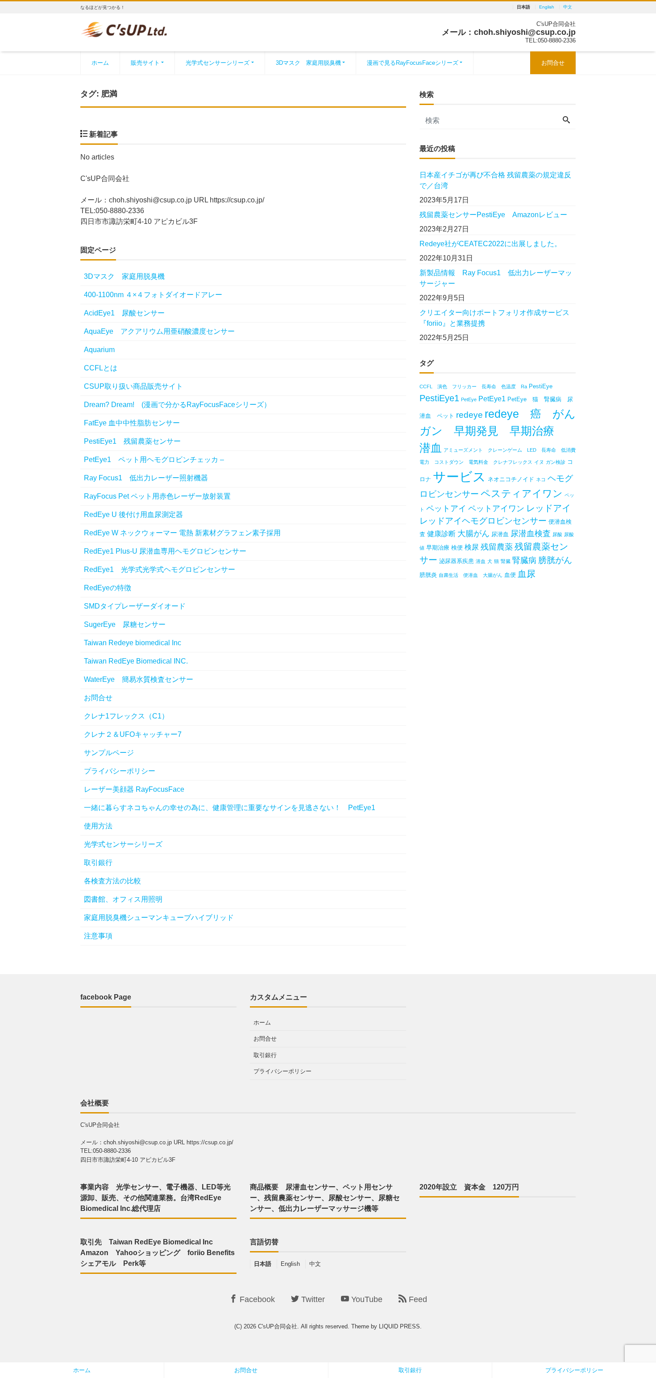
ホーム (100, 62)
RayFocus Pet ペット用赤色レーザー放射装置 (157, 496)
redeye (469, 415)
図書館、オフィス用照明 (123, 899)
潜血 (481, 561)
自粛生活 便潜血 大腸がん (470, 575)
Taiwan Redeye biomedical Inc (132, 643)
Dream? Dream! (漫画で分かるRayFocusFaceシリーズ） (177, 404)
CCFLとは (100, 368)
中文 (567, 7)
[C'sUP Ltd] (123, 28)
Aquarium (99, 349)
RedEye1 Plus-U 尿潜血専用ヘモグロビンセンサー (165, 551)
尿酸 (557, 534)
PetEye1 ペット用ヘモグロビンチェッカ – (154, 459)
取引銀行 (98, 862)
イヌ (539, 462)
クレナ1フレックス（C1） (126, 716)
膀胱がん (555, 560)
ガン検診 (555, 462)
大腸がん (473, 533)
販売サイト (145, 62)
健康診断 (441, 534)
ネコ (541, 479)
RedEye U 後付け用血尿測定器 (133, 514)
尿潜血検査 (531, 533)
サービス (459, 476)
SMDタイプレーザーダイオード (135, 606)
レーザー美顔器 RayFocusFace (134, 789)
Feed (417, 1299)
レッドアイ (548, 508)
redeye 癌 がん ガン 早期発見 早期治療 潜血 (503, 431)
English (546, 7)
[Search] (566, 121)
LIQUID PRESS (399, 1326)
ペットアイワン (496, 508)
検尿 (472, 547)
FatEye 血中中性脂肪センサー (132, 423)
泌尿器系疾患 (456, 561)
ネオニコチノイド (511, 479)
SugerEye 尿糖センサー (125, 624)
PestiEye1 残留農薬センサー (132, 441)
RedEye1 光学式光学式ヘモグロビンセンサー (163, 569)
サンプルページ (109, 752)
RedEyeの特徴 (107, 588)
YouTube (365, 1299)
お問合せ (553, 62)
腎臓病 (524, 560)
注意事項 (98, 936)
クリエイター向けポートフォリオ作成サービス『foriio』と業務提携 (494, 318)
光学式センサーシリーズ (217, 62)
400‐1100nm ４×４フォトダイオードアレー (153, 294)
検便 (457, 547)
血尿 (527, 573)
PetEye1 (492, 399)
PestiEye (540, 386)
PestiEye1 (439, 398)
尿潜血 (500, 534)
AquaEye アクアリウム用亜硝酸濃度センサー (159, 331)
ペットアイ (446, 508)
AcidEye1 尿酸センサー (124, 313)
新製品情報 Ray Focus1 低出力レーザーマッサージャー (495, 278)
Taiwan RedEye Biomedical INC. (136, 661)
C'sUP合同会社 (277, 1326)
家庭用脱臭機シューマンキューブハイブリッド (159, 917)
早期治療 (437, 547)
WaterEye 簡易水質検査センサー (138, 679)
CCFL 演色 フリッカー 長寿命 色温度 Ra (473, 386)
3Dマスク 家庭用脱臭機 (308, 62)
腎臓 (506, 561)
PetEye (469, 399)
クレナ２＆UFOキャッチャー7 (133, 734)
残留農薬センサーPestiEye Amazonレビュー (493, 214)
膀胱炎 (428, 574)
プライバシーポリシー (119, 771)
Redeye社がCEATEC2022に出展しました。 (490, 244)
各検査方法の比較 (112, 881)
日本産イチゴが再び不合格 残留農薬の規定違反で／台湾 (495, 180)
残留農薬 (497, 546)
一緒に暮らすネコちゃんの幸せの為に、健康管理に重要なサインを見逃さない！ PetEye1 (229, 807)
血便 (510, 574)
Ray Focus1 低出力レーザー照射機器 (149, 478)
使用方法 (98, 826)
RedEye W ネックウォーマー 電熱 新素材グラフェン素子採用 (182, 533)
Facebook (256, 1299)
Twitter (312, 1299)
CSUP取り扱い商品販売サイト (133, 386)
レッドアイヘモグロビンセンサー (483, 520)
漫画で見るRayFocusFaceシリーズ (412, 62)
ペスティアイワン (522, 493)
